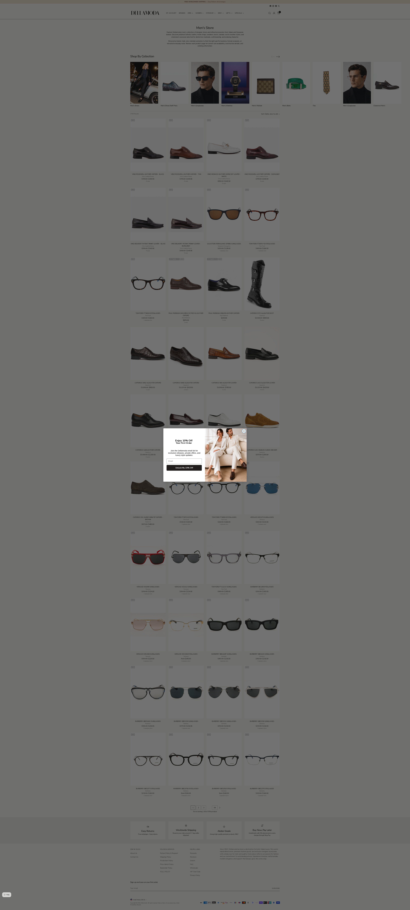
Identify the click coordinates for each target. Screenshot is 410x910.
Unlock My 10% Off (184, 468)
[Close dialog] (244, 431)
